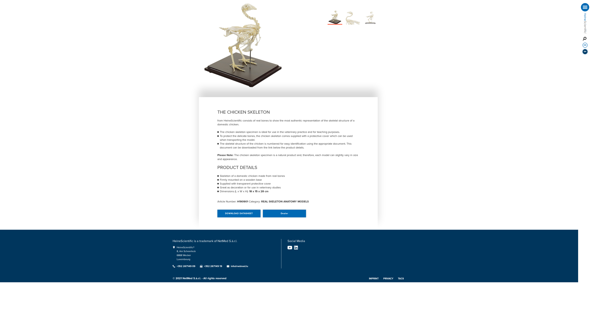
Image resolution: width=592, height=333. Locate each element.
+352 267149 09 (186, 266)
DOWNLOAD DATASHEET (239, 213)
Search (585, 38)
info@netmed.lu (239, 266)
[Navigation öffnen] (585, 7)
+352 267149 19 (213, 266)
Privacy (388, 278)
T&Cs (401, 278)
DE (585, 45)
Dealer (284, 213)
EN (585, 51)
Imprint (374, 278)
